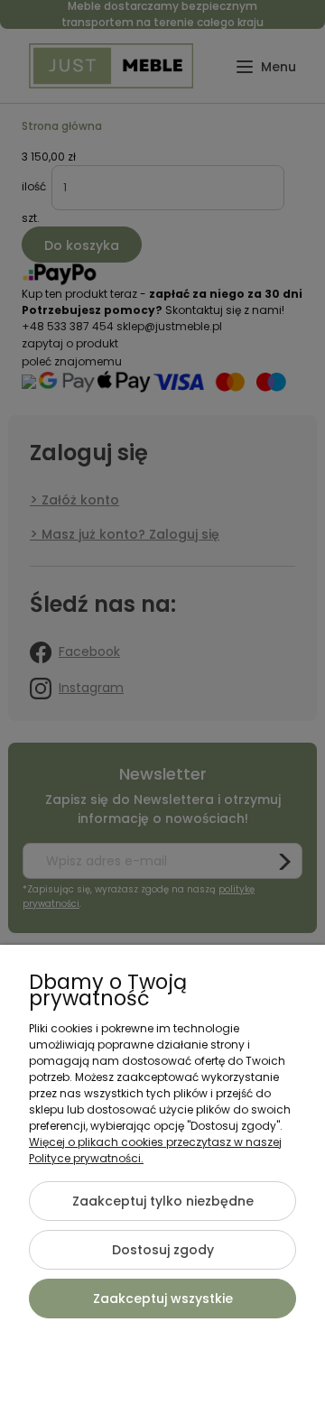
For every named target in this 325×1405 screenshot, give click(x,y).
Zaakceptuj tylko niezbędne (163, 1201)
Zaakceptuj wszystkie (163, 1298)
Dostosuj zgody (163, 1250)
